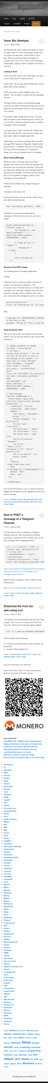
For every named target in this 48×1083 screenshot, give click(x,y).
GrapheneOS (9, 849)
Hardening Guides (11, 857)
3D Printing (8, 764)
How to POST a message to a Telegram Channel (19, 519)
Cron (6, 816)
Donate (36, 23)
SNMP (6, 953)
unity (41, 1059)
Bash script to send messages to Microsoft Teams (22, 588)
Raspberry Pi (9, 934)
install (34, 1037)
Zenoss (6, 1024)
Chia (5, 803)
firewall (28, 1037)
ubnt (17, 1059)
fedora (21, 1037)
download (7, 656)
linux (26, 1042)
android (13, 1030)
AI (4, 767)
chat (40, 499)
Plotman (7, 920)
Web (5, 996)
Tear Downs (8, 958)
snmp (30, 1055)
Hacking (7, 852)
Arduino (7, 783)
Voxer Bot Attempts (16, 40)
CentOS (7, 800)
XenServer (8, 1021)
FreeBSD (7, 841)
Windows (7, 1002)
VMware (7, 994)
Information (8, 860)
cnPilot (6, 805)
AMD (5, 772)
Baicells (7, 789)
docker (10, 1038)
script (15, 1055)
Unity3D (7, 983)
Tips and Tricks (10, 961)
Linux (14, 18)
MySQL (6, 898)
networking (35, 1047)
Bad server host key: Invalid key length (19, 754)
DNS (5, 827)
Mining (6, 895)
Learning (7, 871)
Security (31, 18)
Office (6, 912)
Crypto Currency (10, 819)
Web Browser (9, 999)
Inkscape (7, 862)
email (15, 1037)
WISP (6, 1015)
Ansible (22, 18)
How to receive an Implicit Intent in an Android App (24, 757)
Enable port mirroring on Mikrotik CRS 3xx (21, 746)
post (35, 502)
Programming (9, 923)
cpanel (30, 1033)
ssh (35, 1054)
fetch (9, 502)
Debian (6, 822)
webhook (38, 593)
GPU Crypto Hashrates (12, 846)
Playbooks (8, 917)
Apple (6, 781)
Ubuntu (6, 969)
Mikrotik (7, 890)
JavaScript (8, 868)
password (22, 1051)
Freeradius (8, 843)
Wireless (7, 1010)
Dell (5, 824)
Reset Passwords (10, 942)
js (20, 502)
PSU (5, 925)
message (25, 502)
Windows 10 (8, 1005)
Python (6, 928)
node (31, 502)
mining (16, 1047)
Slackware (8, 950)
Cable (6, 792)
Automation (8, 786)
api (25, 499)
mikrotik (8, 1047)
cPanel (6, 813)
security (23, 1054)
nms (6, 1050)
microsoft (35, 1043)
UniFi (6, 974)
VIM (5, 985)
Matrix (6, 887)
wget (13, 656)
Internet (7, 865)
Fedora (6, 838)
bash (36, 1030)
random (32, 593)
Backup (30, 1030)
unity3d (6, 1064)
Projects (27, 23)
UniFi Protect (9, 977)
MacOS (6, 884)
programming (34, 1050)
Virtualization (9, 988)
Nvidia (6, 909)
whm (19, 1063)
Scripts (6, 944)
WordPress (8, 1018)
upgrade (13, 1064)
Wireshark (8, 1013)
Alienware (8, 770)
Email (6, 835)
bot (36, 499)
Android (7, 775)
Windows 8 (8, 1007)
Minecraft (7, 893)
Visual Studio (9, 991)
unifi (36, 1059)
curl (5, 502)
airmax (6, 1031)
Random (14, 499)
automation (30, 499)
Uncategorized (9, 972)
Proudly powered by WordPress (24, 1076)
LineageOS (8, 879)
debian (37, 1034)
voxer (40, 502)
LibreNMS (16, 23)
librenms (16, 1042)
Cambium (7, 794)
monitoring (25, 1047)
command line (19, 1033)
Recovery (7, 936)
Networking (8, 903)
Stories (6, 955)
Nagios (6, 901)
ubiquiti (9, 1059)
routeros (8, 1054)
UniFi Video (8, 980)
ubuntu (25, 1059)
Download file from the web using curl (18, 608)
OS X (29, 654)
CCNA (6, 797)
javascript (15, 502)
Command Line (16, 654)
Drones (6, 833)
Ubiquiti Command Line (13, 966)
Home (6, 18)
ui (32, 1059)
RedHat (6, 939)
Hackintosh (8, 854)
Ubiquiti (7, 23)
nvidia (11, 1051)
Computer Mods (10, 811)
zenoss (6, 1067)
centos (7, 1033)
